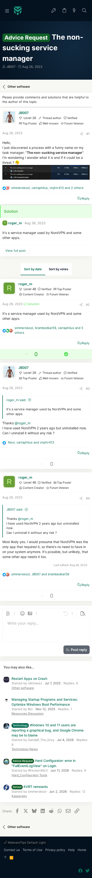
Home (82, 850)
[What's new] (74, 11)
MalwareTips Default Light (26, 842)
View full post (15, 250)
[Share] (81, 134)
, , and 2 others (47, 188)
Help (71, 850)
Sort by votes (58, 269)
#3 (88, 388)
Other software (23, 688)
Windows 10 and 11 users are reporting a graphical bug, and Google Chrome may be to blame (48, 730)
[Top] (5, 857)
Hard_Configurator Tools (29, 775)
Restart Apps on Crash (29, 679)
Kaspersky (19, 796)
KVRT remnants (30, 787)
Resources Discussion (28, 713)
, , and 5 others (49, 330)
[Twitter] (87, 871)
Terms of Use (32, 850)
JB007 (10, 67)
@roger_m (22, 423)
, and (31, 442)
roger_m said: (16, 400)
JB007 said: (14, 509)
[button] (7, 10)
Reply (85, 198)
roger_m (15, 223)
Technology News (25, 749)
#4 (88, 498)
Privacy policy (55, 850)
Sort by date (33, 269)
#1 (88, 134)
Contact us (12, 850)
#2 (88, 304)
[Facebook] (80, 871)
